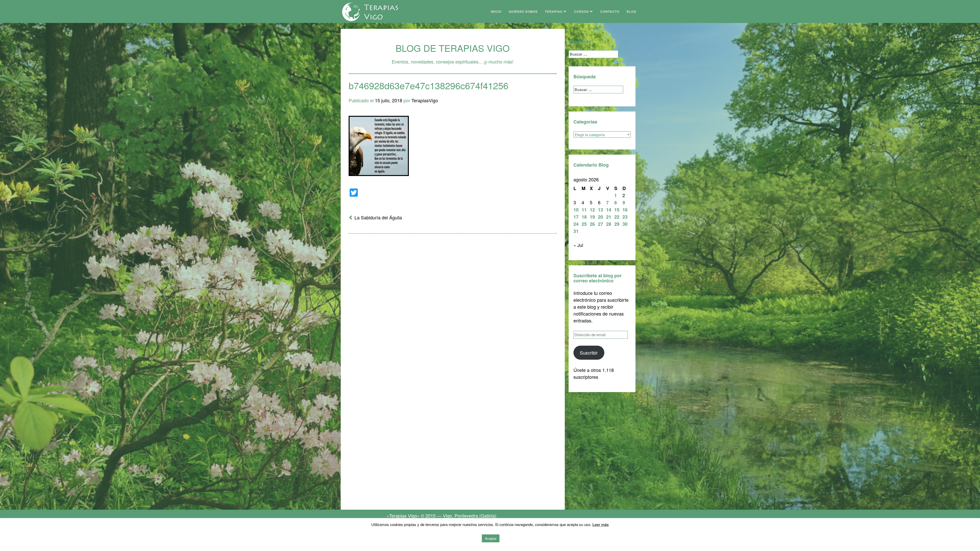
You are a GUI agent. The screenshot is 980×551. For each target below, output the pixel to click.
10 (576, 209)
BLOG (631, 11)
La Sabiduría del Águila (378, 217)
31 (576, 231)
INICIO (496, 11)
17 (576, 217)
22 (616, 217)
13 (600, 209)
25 (584, 224)
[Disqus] (453, 304)
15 (616, 209)
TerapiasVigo (424, 100)
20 (600, 217)
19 (592, 217)
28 (608, 224)
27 (600, 224)
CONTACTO (609, 11)
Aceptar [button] (490, 538)
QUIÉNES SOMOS (523, 11)
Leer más (600, 524)
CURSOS (582, 11)
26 (592, 224)
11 (584, 209)
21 (608, 217)
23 (625, 217)
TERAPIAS (554, 11)
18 (584, 217)
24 (576, 224)
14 (608, 209)
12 (592, 209)
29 (616, 224)
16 (625, 209)
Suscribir (589, 352)
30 (625, 224)
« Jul (578, 245)
